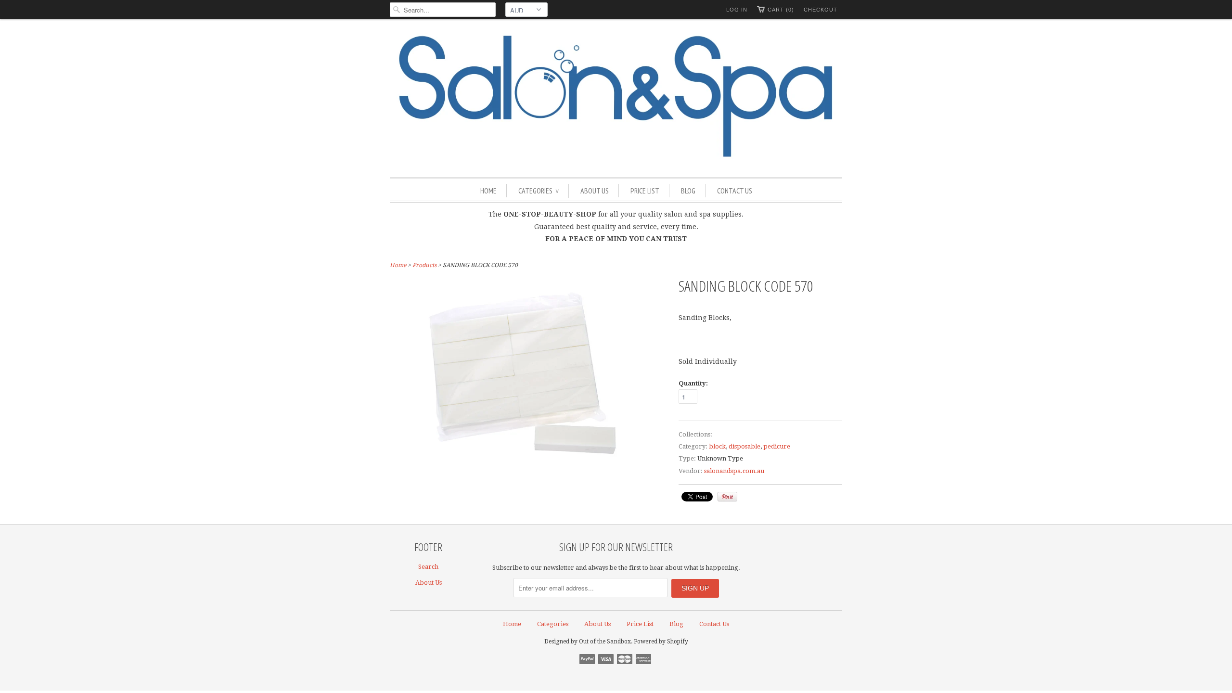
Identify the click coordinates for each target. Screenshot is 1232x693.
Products (424, 265)
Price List (644, 190)
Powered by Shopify (661, 641)
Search (428, 566)
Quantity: (693, 383)
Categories (538, 190)
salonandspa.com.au (734, 471)
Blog (688, 190)
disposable (744, 446)
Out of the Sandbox (605, 641)
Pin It (727, 496)
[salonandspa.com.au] (616, 96)
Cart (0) (781, 10)
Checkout (820, 10)
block (717, 446)
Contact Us (734, 190)
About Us (594, 190)
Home (488, 190)
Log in (736, 10)
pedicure (776, 446)
